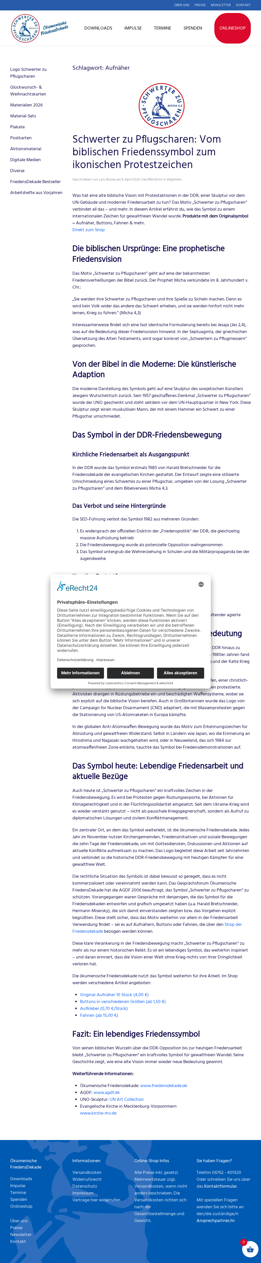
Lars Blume (107, 180)
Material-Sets (23, 116)
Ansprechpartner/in (216, 1221)
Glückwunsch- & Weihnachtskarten (28, 91)
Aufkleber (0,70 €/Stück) (104, 1008)
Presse (200, 5)
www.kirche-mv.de (98, 1113)
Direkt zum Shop (88, 230)
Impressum (83, 1193)
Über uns (181, 5)
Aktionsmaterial (25, 149)
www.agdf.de (107, 1092)
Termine (162, 28)
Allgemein (174, 180)
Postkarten (21, 138)
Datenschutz (84, 1186)
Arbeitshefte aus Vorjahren (36, 193)
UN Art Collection (127, 1099)
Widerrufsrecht (87, 1179)
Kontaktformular (220, 1186)
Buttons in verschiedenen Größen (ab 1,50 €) (123, 1002)
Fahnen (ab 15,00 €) (99, 1015)
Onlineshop (232, 28)
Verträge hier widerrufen (96, 1200)
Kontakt (243, 5)
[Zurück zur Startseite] (39, 28)
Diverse (17, 171)
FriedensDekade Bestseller (35, 182)
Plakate (17, 127)
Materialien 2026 (26, 105)
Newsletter (221, 5)
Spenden (193, 28)
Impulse (133, 28)
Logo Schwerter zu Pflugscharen (28, 73)
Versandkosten (86, 1172)
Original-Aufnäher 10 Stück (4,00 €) (114, 995)
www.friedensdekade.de (163, 1086)
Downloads (98, 28)
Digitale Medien (25, 160)
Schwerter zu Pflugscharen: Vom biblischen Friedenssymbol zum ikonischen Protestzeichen (146, 152)
